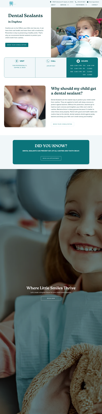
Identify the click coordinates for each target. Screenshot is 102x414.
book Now (51, 298)
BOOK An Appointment (51, 158)
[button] (64, 5)
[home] (12, 3)
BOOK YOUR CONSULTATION (16, 45)
